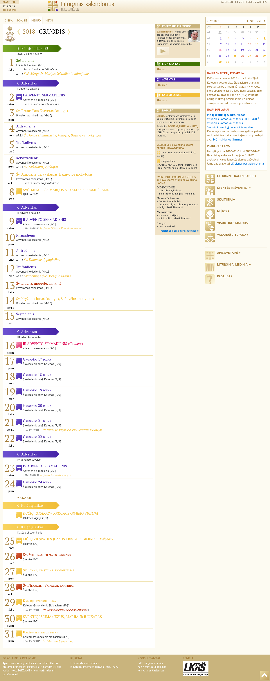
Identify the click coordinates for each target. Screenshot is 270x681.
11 (234, 44)
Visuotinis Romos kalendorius (225, 123)
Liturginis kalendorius (235, 176)
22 (264, 50)
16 (220, 50)
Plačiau (161, 69)
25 (220, 32)
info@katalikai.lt (32, 667)
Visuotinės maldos (232, 223)
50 (208, 44)
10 (227, 44)
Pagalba (223, 276)
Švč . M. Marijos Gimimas (227, 139)
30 (256, 32)
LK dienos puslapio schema (247, 163)
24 (227, 55)
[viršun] (264, 675)
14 (256, 44)
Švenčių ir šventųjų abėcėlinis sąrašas (230, 127)
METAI (49, 20)
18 (234, 50)
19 (242, 50)
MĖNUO (36, 20)
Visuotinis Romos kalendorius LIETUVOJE (233, 119)
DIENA (8, 20)
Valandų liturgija (231, 235)
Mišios (222, 211)
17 (227, 50)
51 (208, 50)
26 (227, 32)
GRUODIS (256, 21)
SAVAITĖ (22, 20)
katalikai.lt (227, 2)
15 (264, 44)
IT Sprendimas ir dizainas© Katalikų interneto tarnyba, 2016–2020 (94, 665)
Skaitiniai (225, 199)
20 (249, 50)
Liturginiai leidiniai (233, 264)
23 (220, 55)
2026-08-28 (9, 6)
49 (208, 38)
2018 (213, 21)
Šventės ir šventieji (233, 187)
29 (249, 32)
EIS (265, 2)
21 (256, 50)
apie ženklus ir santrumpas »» (180, 230)
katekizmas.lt (253, 2)
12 (242, 44)
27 (234, 32)
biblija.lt (239, 2)
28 (242, 32)
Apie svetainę (227, 253)
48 (208, 32)
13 (249, 44)
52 (208, 55)
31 (227, 62)
